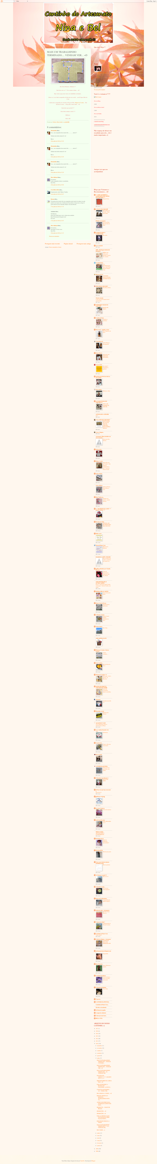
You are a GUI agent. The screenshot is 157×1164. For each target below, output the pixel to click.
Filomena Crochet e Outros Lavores (102, 650)
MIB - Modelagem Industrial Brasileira (103, 250)
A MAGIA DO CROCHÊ (102, 209)
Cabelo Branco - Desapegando (106, 343)
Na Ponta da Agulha (101, 1010)
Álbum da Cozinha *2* (101, 675)
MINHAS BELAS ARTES (102, 591)
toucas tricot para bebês (106, 593)
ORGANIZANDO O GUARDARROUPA (100, 833)
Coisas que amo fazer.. (101, 1015)
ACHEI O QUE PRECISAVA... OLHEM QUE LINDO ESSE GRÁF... (104, 1103)
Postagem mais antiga (84, 244)
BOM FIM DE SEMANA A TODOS (103, 1121)
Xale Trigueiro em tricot (107, 331)
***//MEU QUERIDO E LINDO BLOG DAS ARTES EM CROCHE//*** (102, 196)
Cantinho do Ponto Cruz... (102, 1004)
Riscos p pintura (106, 864)
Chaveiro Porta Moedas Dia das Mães (106, 223)
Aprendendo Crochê (101, 723)
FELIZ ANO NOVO (105, 780)
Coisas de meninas (107, 809)
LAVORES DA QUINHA (102, 766)
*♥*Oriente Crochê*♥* (101, 875)
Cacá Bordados (99, 263)
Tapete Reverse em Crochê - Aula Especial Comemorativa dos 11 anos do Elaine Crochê (107, 466)
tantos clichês (99, 473)
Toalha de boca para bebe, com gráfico (106, 769)
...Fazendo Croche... (100, 887)
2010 (97, 1043)
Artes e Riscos (99, 485)
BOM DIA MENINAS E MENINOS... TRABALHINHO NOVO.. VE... (103, 1098)
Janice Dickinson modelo (106, 966)
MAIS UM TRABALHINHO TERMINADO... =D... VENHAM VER (103, 1072)
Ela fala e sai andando (101, 1007)
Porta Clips (105, 989)
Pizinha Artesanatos (100, 221)
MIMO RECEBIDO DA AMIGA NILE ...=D (104, 1081)
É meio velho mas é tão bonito (107, 744)
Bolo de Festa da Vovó (106, 665)
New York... (105, 628)
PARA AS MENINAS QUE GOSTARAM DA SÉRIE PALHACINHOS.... (103, 1117)
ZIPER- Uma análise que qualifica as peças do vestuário (107, 254)
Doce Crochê (99, 754)
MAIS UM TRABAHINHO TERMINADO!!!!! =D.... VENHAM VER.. (103, 1126)
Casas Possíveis (99, 341)
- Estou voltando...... (105, 653)
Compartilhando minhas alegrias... (106, 900)
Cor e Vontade (99, 245)
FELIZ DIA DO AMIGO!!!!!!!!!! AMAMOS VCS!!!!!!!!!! (104, 1077)
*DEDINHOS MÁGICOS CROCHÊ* (102, 305)
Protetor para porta (107, 851)
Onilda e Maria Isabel (101, 72)
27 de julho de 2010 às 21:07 (57, 220)
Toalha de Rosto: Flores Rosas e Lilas (106, 488)
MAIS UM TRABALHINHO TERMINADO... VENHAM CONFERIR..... (104, 1061)
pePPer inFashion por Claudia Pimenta (103, 569)
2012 (97, 1038)
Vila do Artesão (99, 298)
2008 (97, 1151)
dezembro (99, 1045)
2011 (97, 1041)
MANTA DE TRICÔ (105, 308)
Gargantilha (105, 953)
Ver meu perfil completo (99, 89)
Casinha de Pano (100, 318)
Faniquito (98, 699)
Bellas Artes (98, 533)
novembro (99, 1048)
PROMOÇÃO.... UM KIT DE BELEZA (103, 1108)
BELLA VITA (99, 1018)
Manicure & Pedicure (105, 547)
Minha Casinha (99, 832)
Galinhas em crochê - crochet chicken (106, 500)
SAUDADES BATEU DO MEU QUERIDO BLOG (107, 277)
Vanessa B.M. (99, 365)
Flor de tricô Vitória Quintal (106, 888)
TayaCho (82, 1161)
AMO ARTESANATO (101, 638)
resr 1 (97, 415)
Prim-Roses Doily (107, 287)
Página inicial (68, 244)
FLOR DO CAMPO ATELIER (103, 557)
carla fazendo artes (100, 820)
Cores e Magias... (100, 432)
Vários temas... (99, 626)
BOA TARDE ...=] (101, 1130)
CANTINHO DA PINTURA (102, 1002)
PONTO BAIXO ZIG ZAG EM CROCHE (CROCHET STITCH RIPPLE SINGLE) (106, 424)
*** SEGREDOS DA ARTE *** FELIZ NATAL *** (103, 509)
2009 (97, 1148)
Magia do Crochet (79, 102)
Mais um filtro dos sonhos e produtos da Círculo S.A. (107, 560)
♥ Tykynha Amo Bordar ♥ (102, 778)
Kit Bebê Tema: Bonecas (106, 912)
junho (98, 1133)
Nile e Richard (54, 177)
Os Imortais (105, 732)
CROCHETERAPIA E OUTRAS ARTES (101, 582)
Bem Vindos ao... (100, 497)
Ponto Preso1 (99, 353)
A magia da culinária (101, 1013)
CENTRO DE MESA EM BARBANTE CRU (107, 942)
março (98, 1140)
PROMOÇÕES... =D (101, 1111)
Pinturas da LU (99, 274)
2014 (97, 1033)
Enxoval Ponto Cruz (100, 545)
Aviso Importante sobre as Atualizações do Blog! (101, 725)
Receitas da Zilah (100, 522)
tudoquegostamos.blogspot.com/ (103, 951)
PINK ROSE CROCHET (102, 286)
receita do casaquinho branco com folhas (107, 690)
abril (98, 1138)
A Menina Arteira (100, 615)
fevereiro (99, 1143)
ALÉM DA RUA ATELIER (102, 414)
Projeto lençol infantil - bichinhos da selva (106, 618)
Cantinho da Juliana (101, 976)
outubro (99, 1050)
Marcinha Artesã (100, 711)
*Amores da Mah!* (100, 922)
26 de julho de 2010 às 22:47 (57, 194)
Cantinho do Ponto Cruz (102, 934)
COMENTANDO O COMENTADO (100, 233)
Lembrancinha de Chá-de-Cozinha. (107, 924)
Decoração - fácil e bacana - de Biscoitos (107, 677)
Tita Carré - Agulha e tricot (102, 329)
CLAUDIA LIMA (55, 190)
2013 (97, 1036)
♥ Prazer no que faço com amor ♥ (103, 790)
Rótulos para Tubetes (106, 713)
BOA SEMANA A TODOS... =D (104, 1093)
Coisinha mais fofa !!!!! (107, 701)
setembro (99, 1053)
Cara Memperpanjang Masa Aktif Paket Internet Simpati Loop (106, 266)
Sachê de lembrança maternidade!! (106, 841)
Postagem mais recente (52, 244)
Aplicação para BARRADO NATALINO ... (106, 356)
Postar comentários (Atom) (55, 247)
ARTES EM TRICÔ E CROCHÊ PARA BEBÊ (101, 687)
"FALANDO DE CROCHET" (103, 420)
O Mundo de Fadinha (101, 987)
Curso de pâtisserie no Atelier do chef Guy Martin (106, 573)
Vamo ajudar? (99, 935)
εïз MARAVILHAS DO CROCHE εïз (101, 401)
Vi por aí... (98, 999)
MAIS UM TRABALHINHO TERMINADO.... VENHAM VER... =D (104, 1067)
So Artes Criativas (100, 808)
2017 (97, 1028)
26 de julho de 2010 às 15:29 (57, 141)
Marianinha (54, 130)
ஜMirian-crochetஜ (100, 796)
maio (98, 1135)
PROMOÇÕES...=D (101, 1113)
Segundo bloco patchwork (106, 605)
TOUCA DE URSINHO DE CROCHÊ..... (106, 405)
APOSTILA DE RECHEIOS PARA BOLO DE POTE (107, 524)
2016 (97, 1031)
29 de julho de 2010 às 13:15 (57, 233)
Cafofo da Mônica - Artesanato (103, 939)
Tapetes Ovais (106, 199)
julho (98, 1058)
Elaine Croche (99, 461)
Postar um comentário (54, 236)
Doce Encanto (99, 964)
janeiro (99, 1145)
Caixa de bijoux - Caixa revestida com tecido (107, 978)
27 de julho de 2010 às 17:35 (57, 206)
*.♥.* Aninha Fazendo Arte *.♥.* (102, 730)
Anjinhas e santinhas (105, 319)
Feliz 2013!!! (98, 792)
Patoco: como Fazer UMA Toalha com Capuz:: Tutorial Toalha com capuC (103, 586)
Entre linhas (99, 389)
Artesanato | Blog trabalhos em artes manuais (103, 437)
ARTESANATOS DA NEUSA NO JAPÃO (103, 377)
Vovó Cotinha (99, 663)
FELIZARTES (99, 850)
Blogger (93, 1161)
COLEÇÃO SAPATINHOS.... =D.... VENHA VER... (103, 1090)
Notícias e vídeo (106, 391)
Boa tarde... (105, 235)
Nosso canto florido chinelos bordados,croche (102, 862)
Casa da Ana (99, 743)
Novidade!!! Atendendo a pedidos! (106, 367)
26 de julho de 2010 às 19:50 (57, 185)
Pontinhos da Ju (100, 838)
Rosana (52, 199)
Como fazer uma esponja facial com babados (102, 300)
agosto (98, 1055)
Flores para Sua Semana (106, 439)
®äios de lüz (99, 449)
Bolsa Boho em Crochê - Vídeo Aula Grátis (106, 212)
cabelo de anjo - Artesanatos (102, 910)
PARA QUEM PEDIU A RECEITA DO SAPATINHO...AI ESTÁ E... (104, 1086)
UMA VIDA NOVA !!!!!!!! (107, 822)
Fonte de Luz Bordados (101, 898)
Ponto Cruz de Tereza (101, 603)
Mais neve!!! (105, 876)
